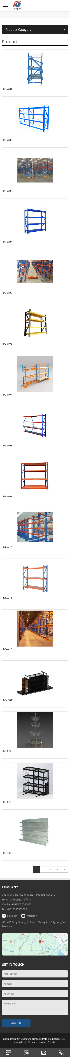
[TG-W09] (35, 476)
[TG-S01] (35, 832)
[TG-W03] (35, 170)
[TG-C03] (35, 781)
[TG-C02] (35, 730)
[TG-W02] (35, 119)
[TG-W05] (35, 272)
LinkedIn (12, 916)
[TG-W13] (35, 629)
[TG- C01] (35, 679)
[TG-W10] (35, 527)
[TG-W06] (35, 323)
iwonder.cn (21, 1042)
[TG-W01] (35, 68)
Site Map (52, 1042)
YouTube (31, 916)
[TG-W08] (35, 425)
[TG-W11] (35, 578)
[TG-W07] (35, 374)
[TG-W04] (35, 221)
